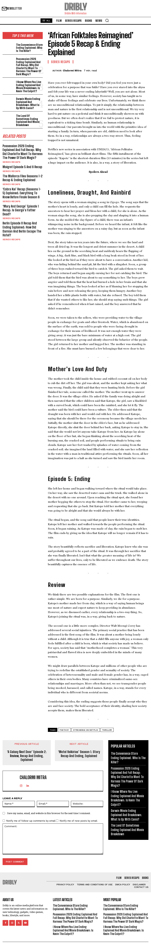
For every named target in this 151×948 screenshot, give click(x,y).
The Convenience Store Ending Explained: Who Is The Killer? (29, 47)
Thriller (107, 730)
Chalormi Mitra (72, 70)
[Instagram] (21, 785)
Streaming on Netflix (85, 730)
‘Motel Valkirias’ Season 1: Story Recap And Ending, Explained (79, 754)
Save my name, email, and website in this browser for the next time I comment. (49, 813)
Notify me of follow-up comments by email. (31, 820)
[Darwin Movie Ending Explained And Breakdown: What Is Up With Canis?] (9, 101)
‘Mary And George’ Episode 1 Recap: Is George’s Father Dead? (21, 210)
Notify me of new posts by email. (79, 820)
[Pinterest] (127, 70)
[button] (107, 20)
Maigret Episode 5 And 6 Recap (22, 167)
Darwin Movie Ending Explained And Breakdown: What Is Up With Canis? (28, 103)
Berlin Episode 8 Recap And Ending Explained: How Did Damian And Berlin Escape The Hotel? (22, 229)
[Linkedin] (27, 785)
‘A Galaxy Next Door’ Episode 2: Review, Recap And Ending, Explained (27, 756)
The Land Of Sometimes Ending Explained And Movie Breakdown (27, 120)
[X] (119, 70)
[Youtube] (25, 923)
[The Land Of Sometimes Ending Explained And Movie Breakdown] (9, 118)
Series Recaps (11, 162)
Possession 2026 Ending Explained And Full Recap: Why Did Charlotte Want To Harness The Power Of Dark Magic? (28, 66)
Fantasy (64, 730)
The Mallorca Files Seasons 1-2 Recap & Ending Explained (23, 178)
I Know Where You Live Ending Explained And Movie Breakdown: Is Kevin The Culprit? (28, 86)
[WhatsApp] (136, 70)
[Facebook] (110, 70)
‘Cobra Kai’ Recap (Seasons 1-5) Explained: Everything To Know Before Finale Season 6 (22, 193)
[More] (144, 70)
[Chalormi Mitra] (50, 70)
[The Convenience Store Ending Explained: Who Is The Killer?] (9, 47)
